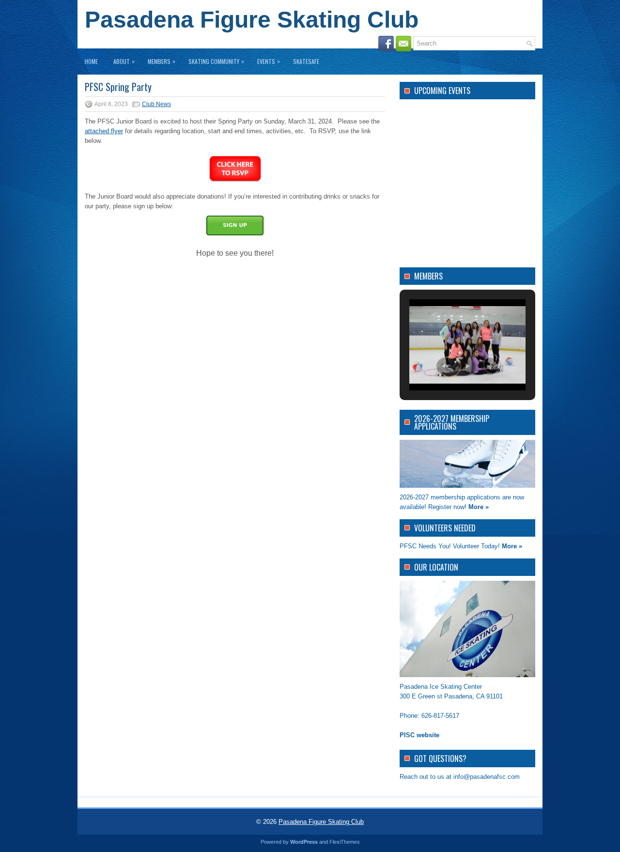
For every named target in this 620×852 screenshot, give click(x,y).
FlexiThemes (344, 842)
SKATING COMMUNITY (216, 61)
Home (91, 61)
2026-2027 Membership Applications (451, 422)
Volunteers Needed (445, 528)
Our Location (436, 567)
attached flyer (104, 131)
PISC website (419, 735)
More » (478, 507)
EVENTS (268, 61)
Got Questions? (440, 758)
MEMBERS (161, 61)
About (124, 61)
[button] (445, 366)
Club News (156, 104)
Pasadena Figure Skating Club (251, 19)
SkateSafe (306, 61)
